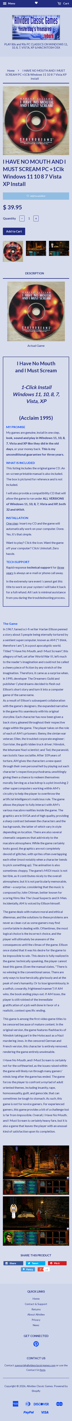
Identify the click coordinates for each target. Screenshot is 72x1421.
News (36, 1325)
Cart (66, 3)
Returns (36, 1309)
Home (11, 70)
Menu (11, 3)
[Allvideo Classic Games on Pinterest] (36, 1345)
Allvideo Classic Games (40, 1386)
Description (34, 273)
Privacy (36, 1319)
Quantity (9, 218)
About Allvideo (36, 1314)
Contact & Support (36, 1304)
